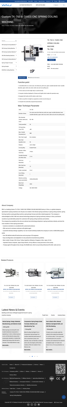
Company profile (14, 371)
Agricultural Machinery (38, 378)
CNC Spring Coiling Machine (8, 48)
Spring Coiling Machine (15, 395)
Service (35, 1)
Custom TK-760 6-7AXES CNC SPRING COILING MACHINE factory (28, 209)
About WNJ (30, 1)
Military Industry (26, 378)
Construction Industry (37, 381)
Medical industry (14, 381)
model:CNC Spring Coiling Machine (11, 289)
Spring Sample (5, 66)
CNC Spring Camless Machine (9, 52)
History (27, 371)
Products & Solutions (27, 364)
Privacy (55, 1)
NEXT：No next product (52, 68)
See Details (11, 297)
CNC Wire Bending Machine (8, 55)
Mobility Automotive (32, 385)
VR (52, 1)
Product (7, 25)
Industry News (61, 315)
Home (3, 25)
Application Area (40, 5)
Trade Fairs (45, 315)
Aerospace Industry (25, 381)
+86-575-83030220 (52, 57)
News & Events (42, 1)
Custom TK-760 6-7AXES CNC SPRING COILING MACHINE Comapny (27, 392)
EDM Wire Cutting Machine (8, 70)
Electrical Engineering (15, 378)
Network (33, 371)
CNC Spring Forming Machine (9, 44)
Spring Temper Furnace (7, 62)
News (41, 364)
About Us (17, 364)
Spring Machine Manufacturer (21, 1)
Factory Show (13, 374)
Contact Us (48, 1)
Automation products (26, 5)
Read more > (5, 345)
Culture (22, 371)
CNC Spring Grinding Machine (9, 59)
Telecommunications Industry (17, 385)
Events (53, 315)
